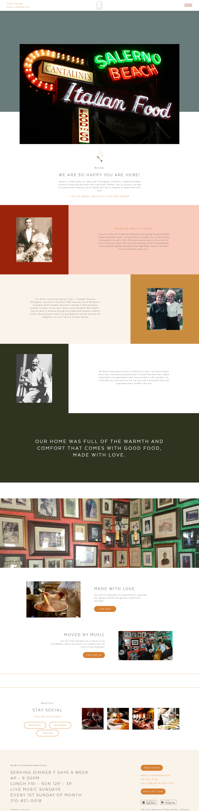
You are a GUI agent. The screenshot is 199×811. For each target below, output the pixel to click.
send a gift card (153, 791)
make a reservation (18, 7)
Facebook (35, 725)
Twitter (48, 733)
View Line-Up (94, 655)
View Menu (105, 608)
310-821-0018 (149, 779)
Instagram (60, 725)
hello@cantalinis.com (157, 783)
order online (14, 3)
